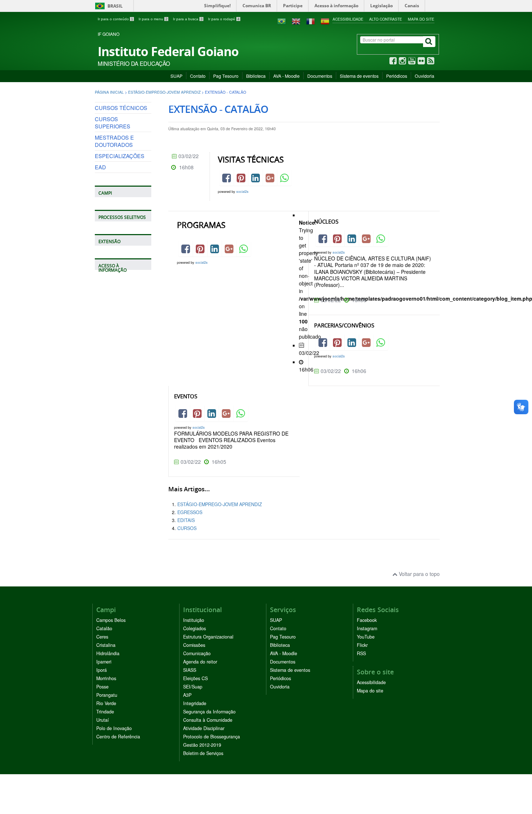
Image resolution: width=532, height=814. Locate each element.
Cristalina (105, 645)
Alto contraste (385, 19)
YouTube (366, 636)
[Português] (281, 20)
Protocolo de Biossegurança (211, 736)
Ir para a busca (188, 19)
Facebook (367, 620)
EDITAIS (186, 520)
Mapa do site (421, 19)
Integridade (194, 703)
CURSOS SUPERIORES (112, 122)
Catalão (104, 628)
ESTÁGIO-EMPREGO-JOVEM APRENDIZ (164, 92)
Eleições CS (195, 678)
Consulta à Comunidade (207, 720)
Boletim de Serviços (203, 753)
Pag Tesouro (225, 76)
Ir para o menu (153, 19)
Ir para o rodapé (224, 19)
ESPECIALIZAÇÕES (119, 156)
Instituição (193, 620)
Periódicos (396, 76)
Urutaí (102, 720)
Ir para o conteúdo (115, 19)
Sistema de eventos (359, 76)
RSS (361, 653)
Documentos (319, 76)
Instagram (367, 628)
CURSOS (187, 528)
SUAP (176, 76)
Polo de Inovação (114, 728)
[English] (296, 20)
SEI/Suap (192, 686)
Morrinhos (106, 678)
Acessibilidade (348, 19)
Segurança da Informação (209, 711)
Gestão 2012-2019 (202, 745)
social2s (242, 191)
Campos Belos (111, 620)
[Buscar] (429, 41)
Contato (198, 76)
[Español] (325, 20)
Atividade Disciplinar (203, 728)
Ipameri (103, 661)
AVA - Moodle (286, 76)
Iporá (101, 670)
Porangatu (106, 695)
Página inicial (109, 92)
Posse (102, 686)
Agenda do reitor (200, 661)
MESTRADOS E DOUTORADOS (114, 140)
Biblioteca (256, 76)
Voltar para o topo (418, 573)
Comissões (194, 645)
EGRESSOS (189, 512)
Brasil (107, 6)
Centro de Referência (118, 736)
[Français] (310, 20)
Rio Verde (106, 703)
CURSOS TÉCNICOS (121, 107)
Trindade (105, 711)
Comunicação (197, 653)
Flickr (362, 645)
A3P (187, 695)
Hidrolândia (107, 653)
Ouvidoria (424, 76)
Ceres (102, 636)
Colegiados (194, 628)
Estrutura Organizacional (208, 636)
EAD (100, 167)
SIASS (189, 670)
